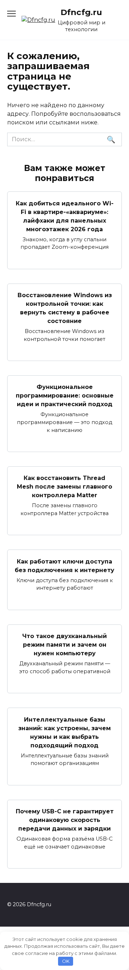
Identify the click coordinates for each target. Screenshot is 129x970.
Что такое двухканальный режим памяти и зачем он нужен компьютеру (64, 645)
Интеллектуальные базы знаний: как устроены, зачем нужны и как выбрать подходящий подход (64, 732)
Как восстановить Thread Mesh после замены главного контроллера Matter (64, 487)
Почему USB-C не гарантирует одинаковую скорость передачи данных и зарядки (65, 820)
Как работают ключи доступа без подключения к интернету (64, 565)
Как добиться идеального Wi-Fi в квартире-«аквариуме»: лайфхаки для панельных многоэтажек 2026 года (65, 216)
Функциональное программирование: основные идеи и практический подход (65, 396)
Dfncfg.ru (81, 12)
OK (66, 961)
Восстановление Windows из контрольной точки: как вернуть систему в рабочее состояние (65, 308)
